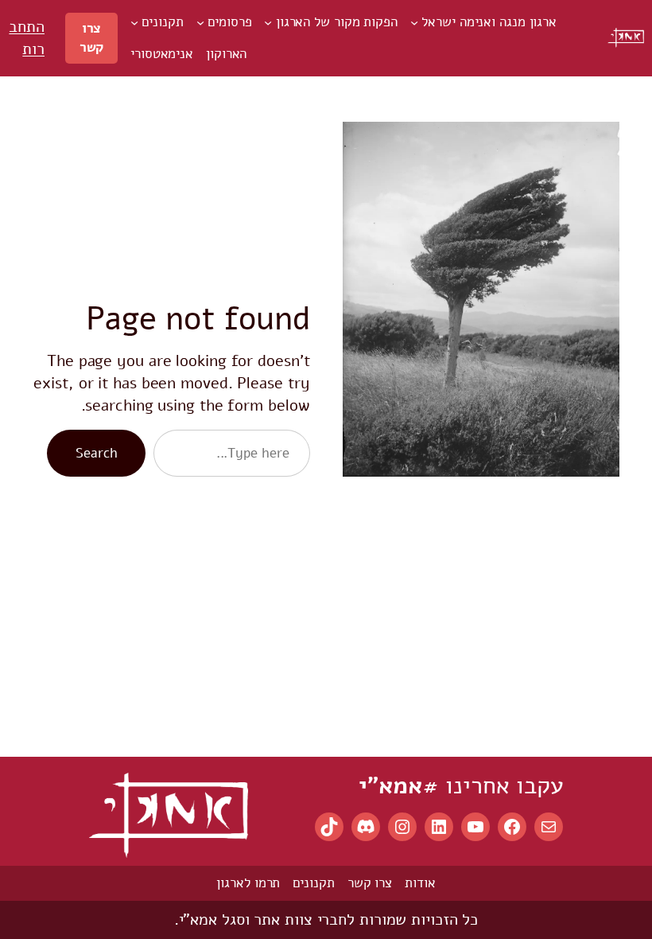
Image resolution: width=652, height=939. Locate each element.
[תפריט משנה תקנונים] (134, 22)
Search (96, 453)
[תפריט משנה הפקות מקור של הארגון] (268, 22)
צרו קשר (92, 37)
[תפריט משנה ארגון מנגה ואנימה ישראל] (414, 22)
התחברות (27, 38)
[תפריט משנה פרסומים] (200, 22)
